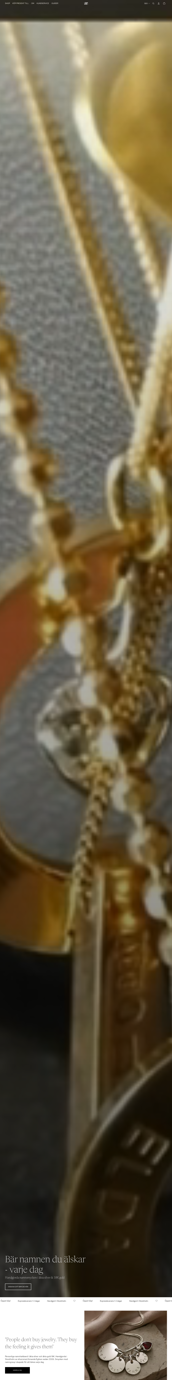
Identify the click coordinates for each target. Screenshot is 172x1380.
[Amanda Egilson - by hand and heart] (86, 3)
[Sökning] (153, 3)
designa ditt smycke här (18, 1287)
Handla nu (17, 1370)
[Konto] (158, 3)
